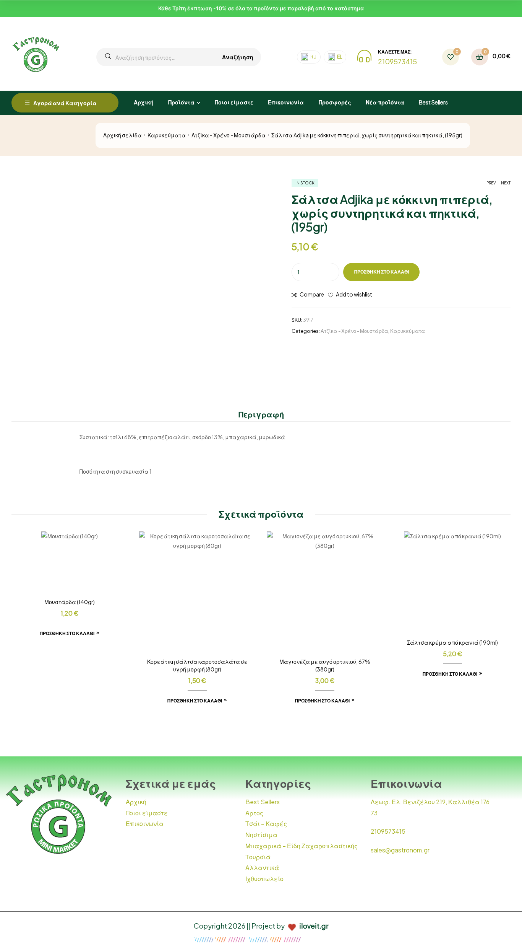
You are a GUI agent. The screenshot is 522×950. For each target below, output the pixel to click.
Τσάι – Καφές (266, 824)
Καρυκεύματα (167, 135)
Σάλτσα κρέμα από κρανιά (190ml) (452, 642)
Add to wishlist (354, 294)
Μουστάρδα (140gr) (69, 601)
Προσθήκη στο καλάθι (381, 272)
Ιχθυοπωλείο (264, 879)
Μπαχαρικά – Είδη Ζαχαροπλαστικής (301, 846)
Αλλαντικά (262, 868)
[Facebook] (422, 873)
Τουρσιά (258, 857)
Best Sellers (262, 802)
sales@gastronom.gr (400, 850)
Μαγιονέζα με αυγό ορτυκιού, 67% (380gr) (324, 665)
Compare (312, 294)
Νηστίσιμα (261, 835)
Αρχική (136, 802)
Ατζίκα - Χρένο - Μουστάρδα (228, 135)
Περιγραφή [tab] (261, 414)
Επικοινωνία (145, 824)
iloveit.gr (313, 925)
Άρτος (254, 813)
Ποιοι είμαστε (147, 813)
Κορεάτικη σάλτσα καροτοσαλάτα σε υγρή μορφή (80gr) (197, 665)
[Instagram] (444, 873)
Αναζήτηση (237, 57)
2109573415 (397, 61)
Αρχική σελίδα (122, 135)
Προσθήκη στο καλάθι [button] (67, 633)
